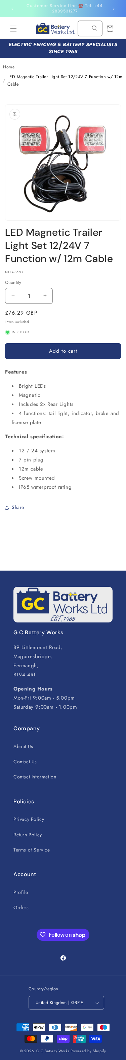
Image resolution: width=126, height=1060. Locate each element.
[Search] (94, 28)
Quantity (13, 282)
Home (8, 67)
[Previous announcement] (12, 8)
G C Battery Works (53, 1051)
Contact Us (25, 761)
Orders (21, 907)
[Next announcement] (113, 8)
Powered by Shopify (88, 1051)
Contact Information (34, 776)
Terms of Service (31, 849)
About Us (23, 746)
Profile (20, 892)
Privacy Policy (28, 819)
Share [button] (18, 507)
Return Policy (27, 834)
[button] (13, 28)
